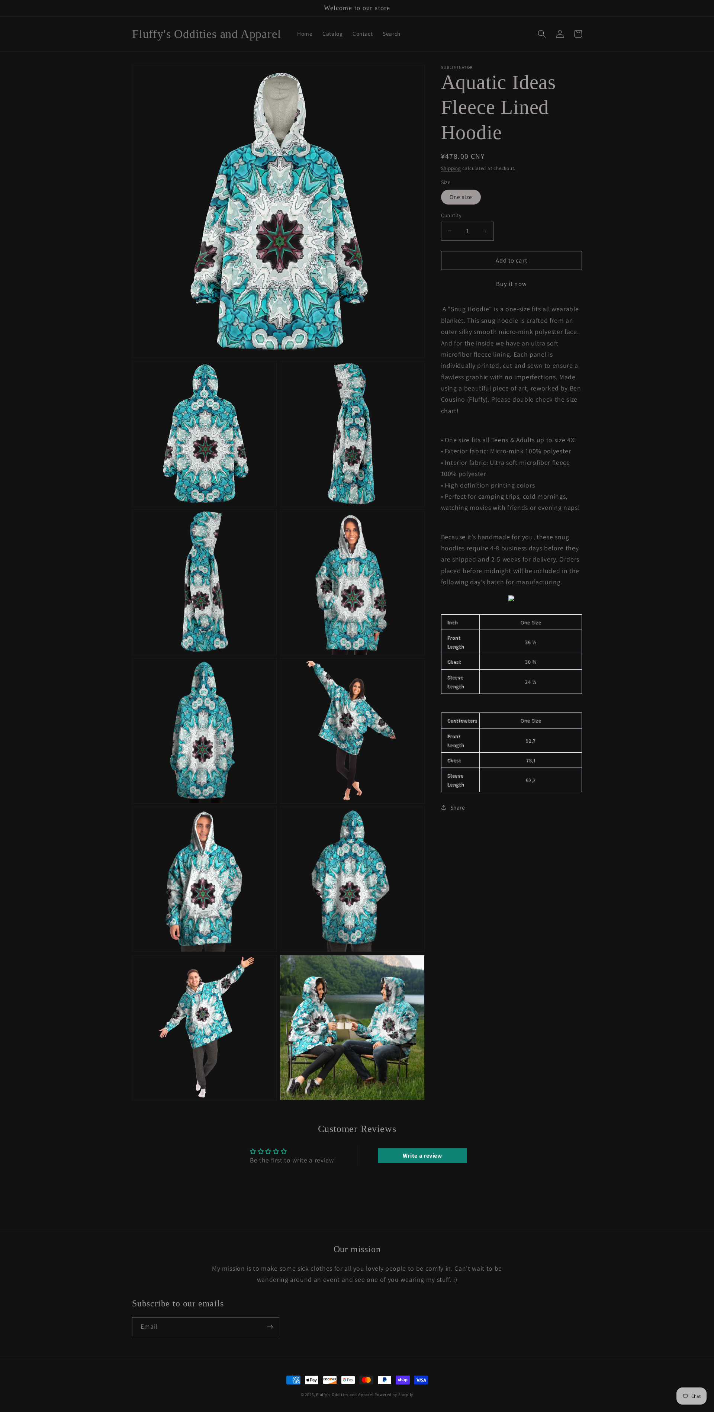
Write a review (422, 1155)
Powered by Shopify (393, 1394)
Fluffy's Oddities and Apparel (345, 1394)
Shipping (451, 168)
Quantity (451, 214)
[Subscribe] (270, 1327)
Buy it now (511, 283)
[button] (542, 34)
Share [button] (457, 807)
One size (461, 196)
